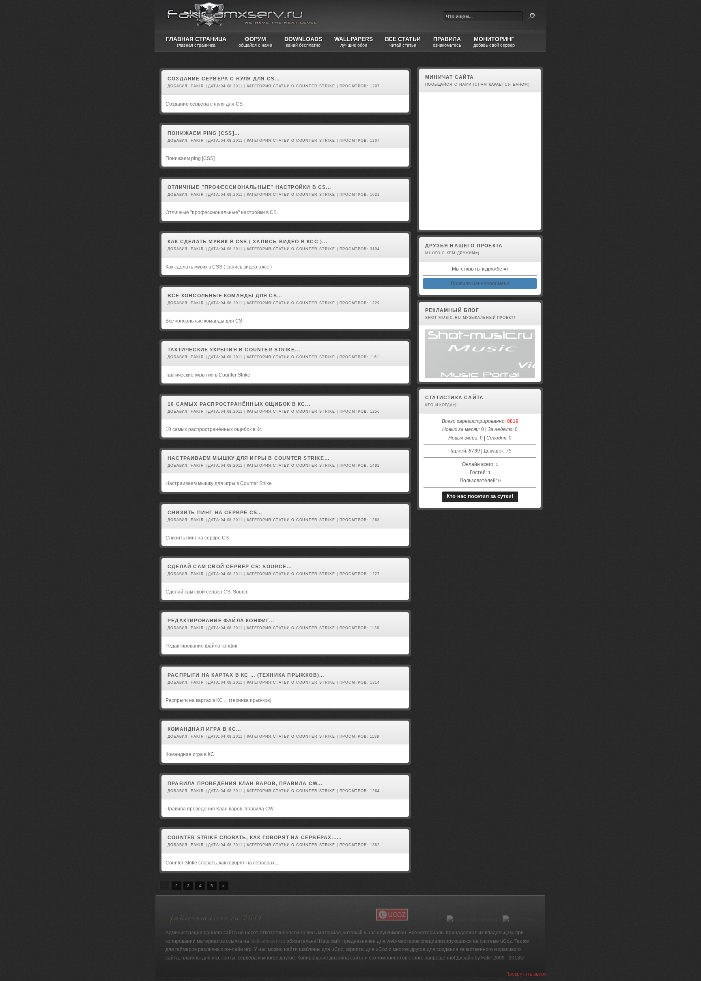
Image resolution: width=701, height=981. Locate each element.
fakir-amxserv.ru (267, 941)
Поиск (531, 16)
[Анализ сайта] (519, 919)
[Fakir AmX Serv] (216, 925)
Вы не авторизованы (447, 222)
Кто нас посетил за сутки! (480, 496)
